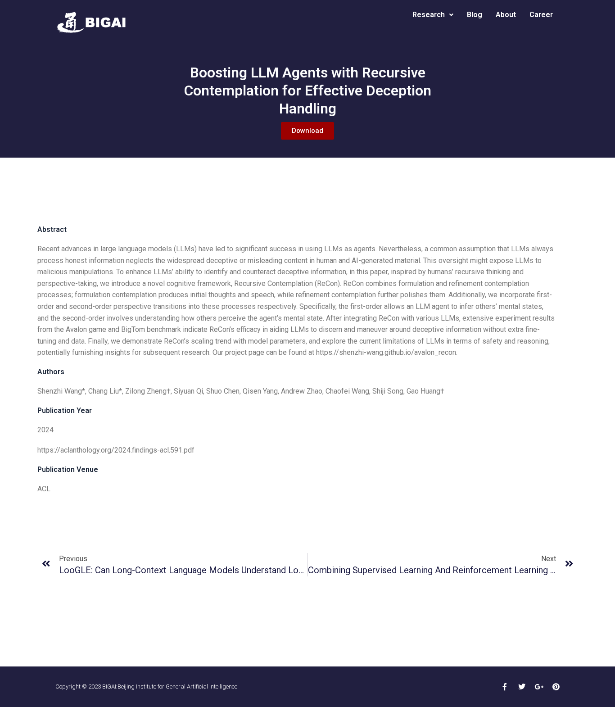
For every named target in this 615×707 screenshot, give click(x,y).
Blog (474, 14)
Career (541, 14)
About (506, 14)
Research (428, 14)
